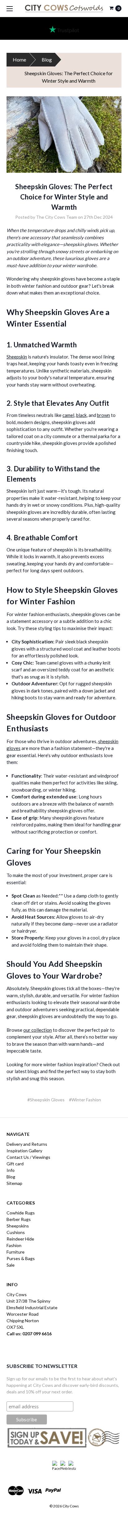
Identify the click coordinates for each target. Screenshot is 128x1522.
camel (68, 415)
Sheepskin (17, 356)
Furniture (16, 1252)
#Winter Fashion (85, 1099)
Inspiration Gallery (24, 1150)
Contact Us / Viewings (28, 1157)
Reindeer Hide (20, 1238)
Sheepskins (18, 1225)
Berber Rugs (19, 1219)
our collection (37, 1030)
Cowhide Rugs (21, 1212)
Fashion (14, 1245)
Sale (11, 1265)
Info (11, 1170)
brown (103, 415)
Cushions (16, 1232)
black (81, 415)
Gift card (15, 1163)
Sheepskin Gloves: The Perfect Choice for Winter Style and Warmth (63, 196)
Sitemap (14, 1183)
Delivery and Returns (27, 1144)
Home (19, 59)
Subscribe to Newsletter (42, 1366)
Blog (47, 59)
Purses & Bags (21, 1258)
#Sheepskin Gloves (46, 1099)
